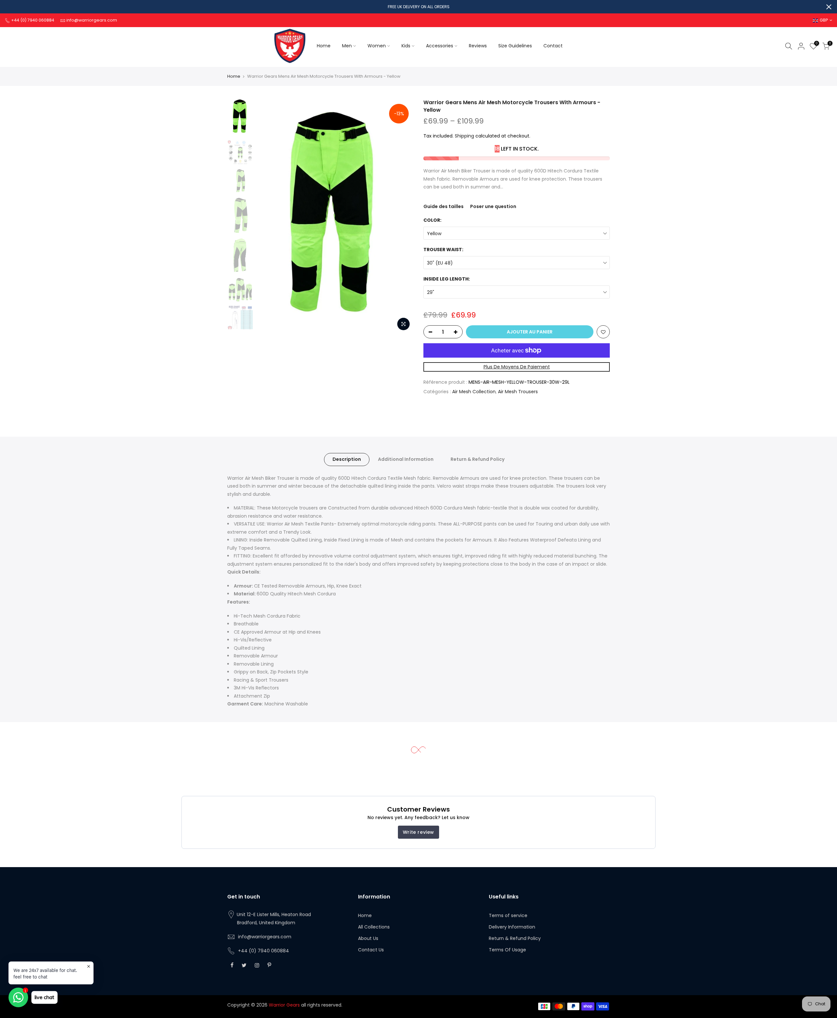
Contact (553, 45)
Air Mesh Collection (474, 391)
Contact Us (371, 949)
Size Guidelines (515, 45)
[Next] (402, 216)
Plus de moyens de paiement (517, 367)
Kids (405, 45)
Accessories (439, 45)
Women (376, 45)
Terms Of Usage (507, 949)
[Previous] (268, 216)
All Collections (374, 927)
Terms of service (508, 915)
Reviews (478, 45)
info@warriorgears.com (264, 936)
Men (347, 45)
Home (324, 45)
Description (347, 459)
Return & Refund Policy (477, 459)
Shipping (464, 136)
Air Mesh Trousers (518, 391)
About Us (368, 938)
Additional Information (406, 459)
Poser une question (493, 206)
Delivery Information (512, 927)
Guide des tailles (443, 206)
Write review (418, 832)
